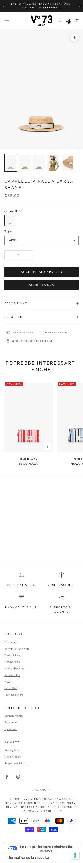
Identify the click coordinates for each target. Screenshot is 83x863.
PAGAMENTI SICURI (21, 607)
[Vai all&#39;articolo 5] (67, 163)
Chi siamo (10, 642)
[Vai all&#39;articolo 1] (10, 163)
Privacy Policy (12, 750)
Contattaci (10, 688)
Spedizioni (10, 729)
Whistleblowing (14, 668)
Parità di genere (14, 694)
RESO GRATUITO (61, 585)
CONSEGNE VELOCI (22, 585)
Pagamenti (11, 722)
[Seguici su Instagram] (18, 777)
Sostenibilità (12, 655)
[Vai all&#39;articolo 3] (39, 163)
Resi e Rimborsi (13, 715)
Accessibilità (12, 675)
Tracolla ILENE (28, 458)
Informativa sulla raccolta (27, 857)
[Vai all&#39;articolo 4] (53, 163)
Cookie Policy (12, 756)
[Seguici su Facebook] (6, 777)
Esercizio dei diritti (15, 763)
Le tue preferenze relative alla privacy (46, 848)
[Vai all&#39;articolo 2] (25, 163)
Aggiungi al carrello (41, 271)
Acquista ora (41, 284)
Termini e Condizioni (16, 648)
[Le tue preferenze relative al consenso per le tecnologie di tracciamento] (75, 855)
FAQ (7, 681)
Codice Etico (12, 661)
